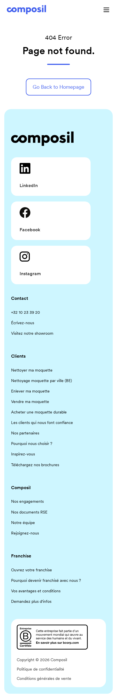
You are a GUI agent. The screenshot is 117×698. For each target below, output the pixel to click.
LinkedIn (29, 185)
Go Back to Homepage (58, 87)
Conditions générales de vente (44, 678)
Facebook (30, 229)
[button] (106, 10)
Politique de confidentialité (40, 669)
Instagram (30, 273)
